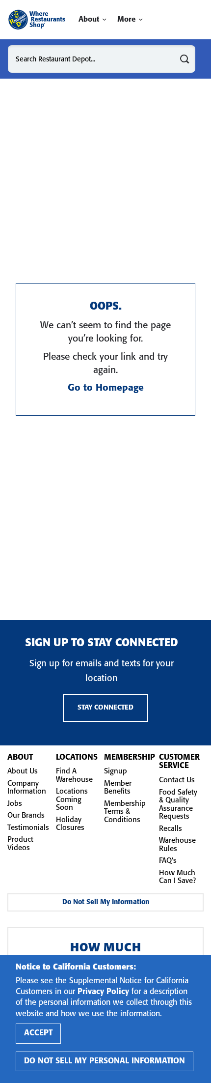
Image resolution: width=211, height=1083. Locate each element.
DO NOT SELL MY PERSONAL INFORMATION (104, 1061)
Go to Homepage (106, 388)
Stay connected (105, 708)
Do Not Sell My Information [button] (105, 902)
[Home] (36, 19)
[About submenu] (104, 19)
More (126, 20)
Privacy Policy (103, 992)
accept (38, 1033)
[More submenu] (140, 19)
